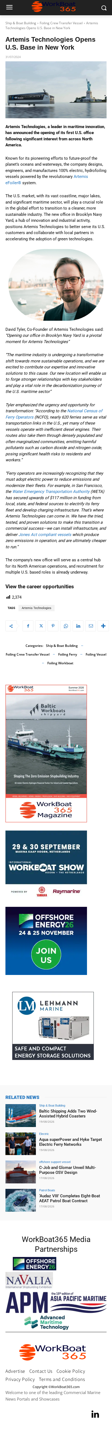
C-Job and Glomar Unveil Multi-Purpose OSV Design (67, 1170)
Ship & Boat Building (20, 23)
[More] (103, 625)
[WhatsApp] (65, 625)
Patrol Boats (47, 1190)
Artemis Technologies (36, 608)
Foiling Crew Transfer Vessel (61, 23)
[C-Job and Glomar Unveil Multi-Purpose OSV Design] (20, 1172)
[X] (40, 625)
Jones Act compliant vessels (44, 534)
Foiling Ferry (67, 654)
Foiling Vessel (96, 654)
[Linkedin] (78, 625)
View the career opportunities (39, 586)
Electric (44, 1133)
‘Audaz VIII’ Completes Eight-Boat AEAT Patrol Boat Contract (69, 1198)
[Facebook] (28, 625)
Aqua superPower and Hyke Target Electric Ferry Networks (70, 1142)
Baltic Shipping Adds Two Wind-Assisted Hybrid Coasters (68, 1114)
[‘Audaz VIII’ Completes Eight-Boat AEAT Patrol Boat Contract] (20, 1200)
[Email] (90, 625)
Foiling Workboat (60, 663)
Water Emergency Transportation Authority (50, 491)
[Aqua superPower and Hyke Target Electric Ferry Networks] (20, 1143)
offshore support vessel (54, 1162)
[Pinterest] (53, 625)
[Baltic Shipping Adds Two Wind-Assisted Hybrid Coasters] (20, 1115)
